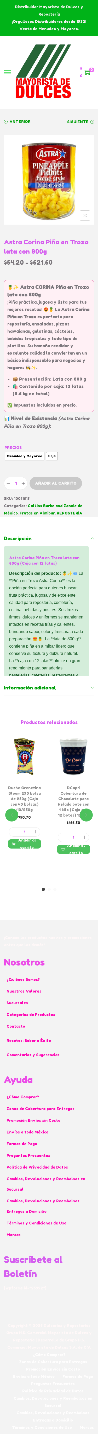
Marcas (14, 1235)
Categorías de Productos (31, 1014)
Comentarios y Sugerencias (33, 1055)
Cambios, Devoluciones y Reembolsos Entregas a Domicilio (43, 1206)
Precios (13, 447)
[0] (87, 72)
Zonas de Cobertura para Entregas (40, 1108)
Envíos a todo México (27, 1132)
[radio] (24, 456)
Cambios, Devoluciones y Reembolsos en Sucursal (46, 1184)
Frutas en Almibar (37, 513)
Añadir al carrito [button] (27, 844)
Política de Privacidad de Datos (37, 1167)
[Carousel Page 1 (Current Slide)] (43, 889)
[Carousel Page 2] (49, 889)
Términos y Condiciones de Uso (36, 1223)
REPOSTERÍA (69, 513)
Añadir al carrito (56, 483)
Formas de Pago (22, 1144)
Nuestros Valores (24, 991)
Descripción (18, 538)
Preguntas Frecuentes (28, 1155)
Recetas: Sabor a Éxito (29, 1040)
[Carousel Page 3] (54, 889)
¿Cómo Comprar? (23, 1097)
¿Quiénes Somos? (23, 979)
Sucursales (17, 1003)
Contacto (16, 1026)
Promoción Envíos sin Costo (33, 1120)
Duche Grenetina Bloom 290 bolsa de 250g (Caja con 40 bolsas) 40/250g (24, 799)
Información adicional (30, 687)
